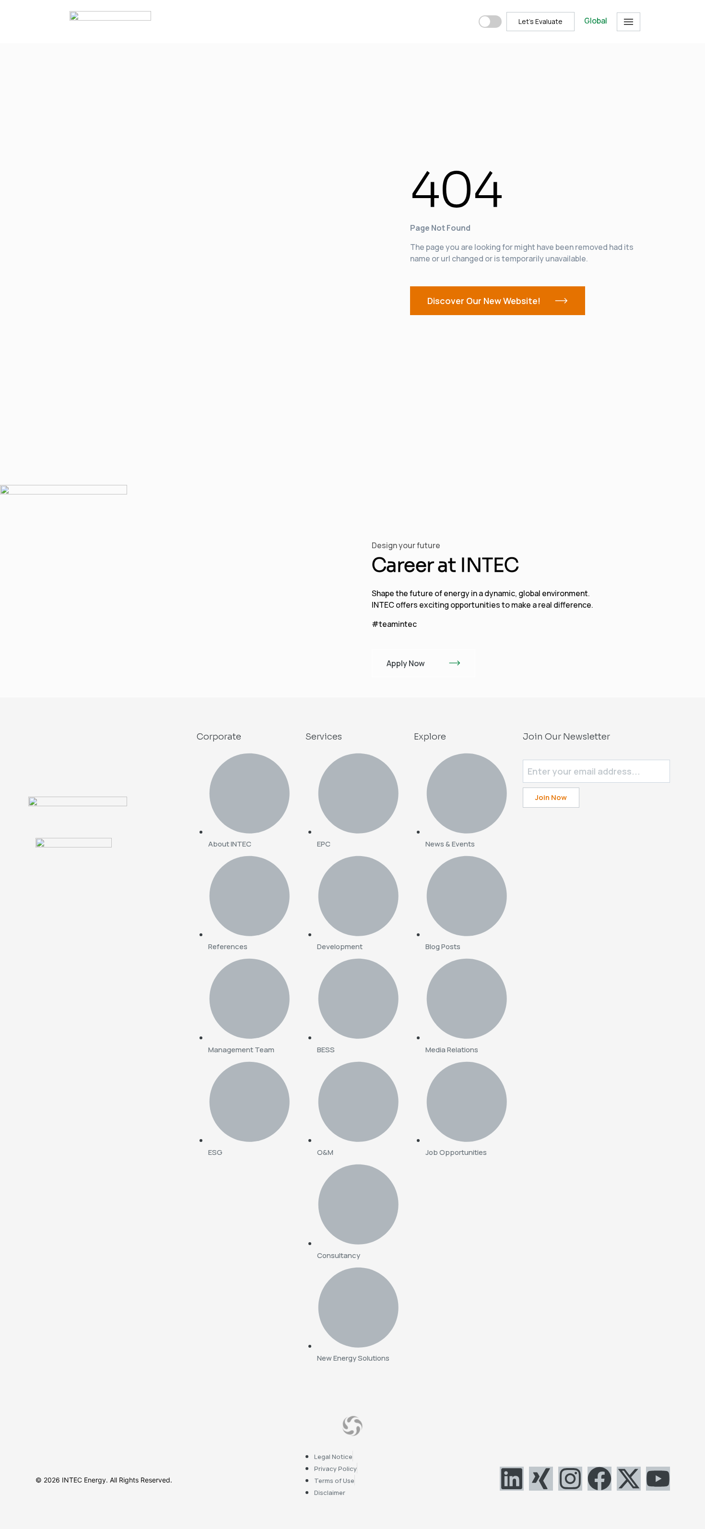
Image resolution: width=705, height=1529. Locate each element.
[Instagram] (570, 1479)
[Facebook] (599, 1479)
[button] (628, 21)
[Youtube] (658, 1479)
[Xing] (541, 1479)
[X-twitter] (629, 1479)
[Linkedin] (512, 1479)
